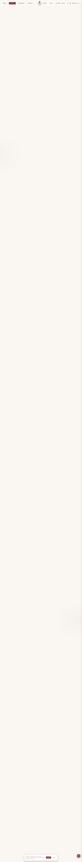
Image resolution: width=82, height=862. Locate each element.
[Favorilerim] (70, 3)
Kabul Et (48, 857)
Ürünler (30, 3)
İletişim (58, 3)
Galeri (45, 3)
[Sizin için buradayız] (78, 856)
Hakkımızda (21, 3)
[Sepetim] (73, 3)
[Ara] (68, 3)
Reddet (54, 857)
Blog (51, 3)
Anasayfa (12, 3)
